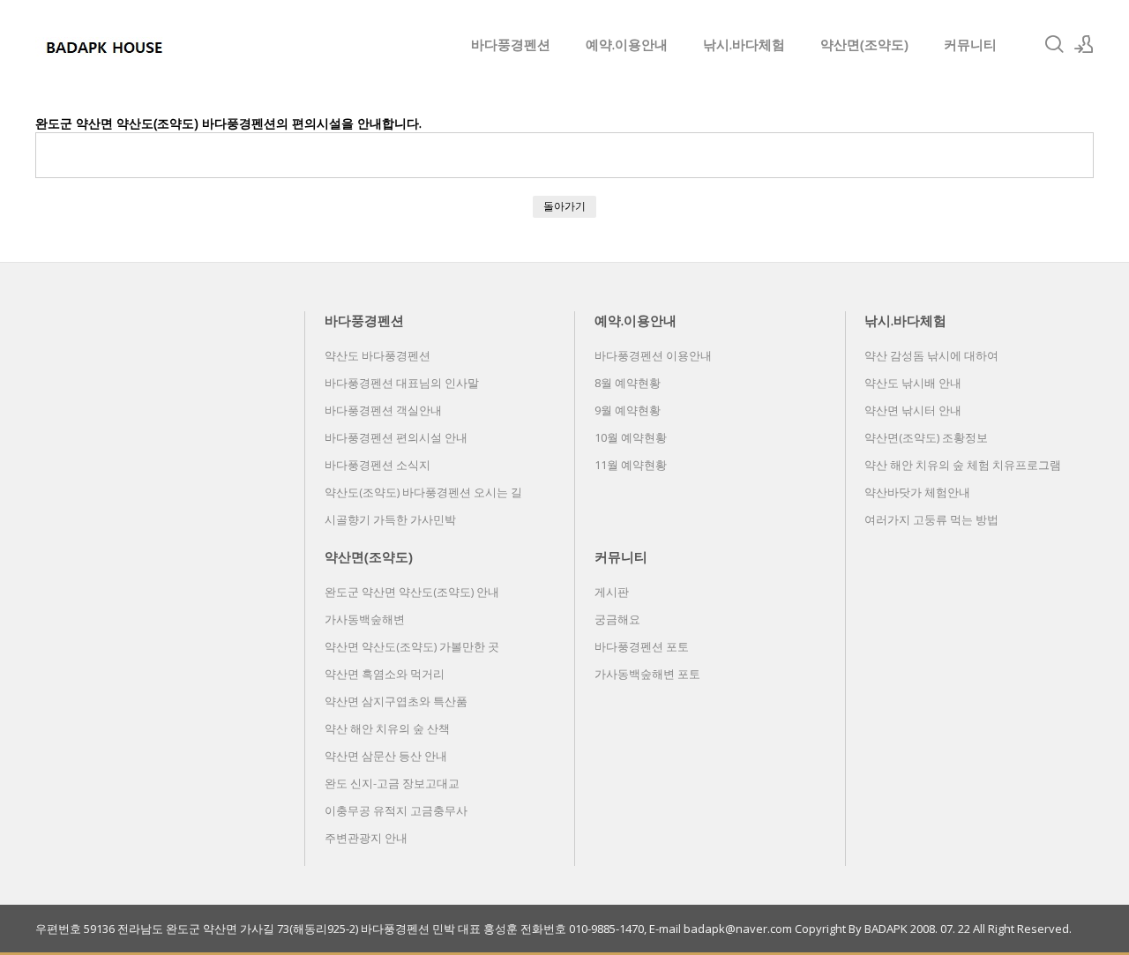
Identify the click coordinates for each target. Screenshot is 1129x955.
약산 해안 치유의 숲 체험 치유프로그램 (962, 465)
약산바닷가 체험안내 (917, 492)
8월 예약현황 (627, 383)
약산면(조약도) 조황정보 (926, 437)
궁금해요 (617, 619)
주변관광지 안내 (366, 838)
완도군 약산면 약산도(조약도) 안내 (412, 592)
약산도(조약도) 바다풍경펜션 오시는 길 (423, 492)
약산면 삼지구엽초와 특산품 (396, 701)
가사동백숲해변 (365, 619)
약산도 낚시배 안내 (912, 383)
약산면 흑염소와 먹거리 (385, 674)
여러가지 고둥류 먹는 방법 (931, 519)
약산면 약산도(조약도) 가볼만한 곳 (412, 646)
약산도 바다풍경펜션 (377, 355)
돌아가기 (564, 205)
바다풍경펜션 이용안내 (653, 355)
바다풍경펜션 (510, 44)
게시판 (611, 592)
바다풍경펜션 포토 (641, 646)
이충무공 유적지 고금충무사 (396, 810)
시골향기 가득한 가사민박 (390, 519)
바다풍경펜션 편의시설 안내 (396, 437)
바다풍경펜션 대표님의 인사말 (402, 383)
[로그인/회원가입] (1084, 44)
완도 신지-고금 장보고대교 (392, 783)
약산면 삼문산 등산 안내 (386, 756)
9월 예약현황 (627, 410)
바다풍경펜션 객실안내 (383, 410)
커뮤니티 (970, 44)
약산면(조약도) (864, 44)
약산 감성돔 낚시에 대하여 (931, 355)
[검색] (1054, 44)
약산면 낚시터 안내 (912, 410)
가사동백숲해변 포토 (647, 674)
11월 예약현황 (630, 465)
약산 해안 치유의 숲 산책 (387, 728)
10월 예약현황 (630, 437)
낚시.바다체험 (744, 44)
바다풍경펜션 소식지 (377, 465)
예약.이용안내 (627, 44)
